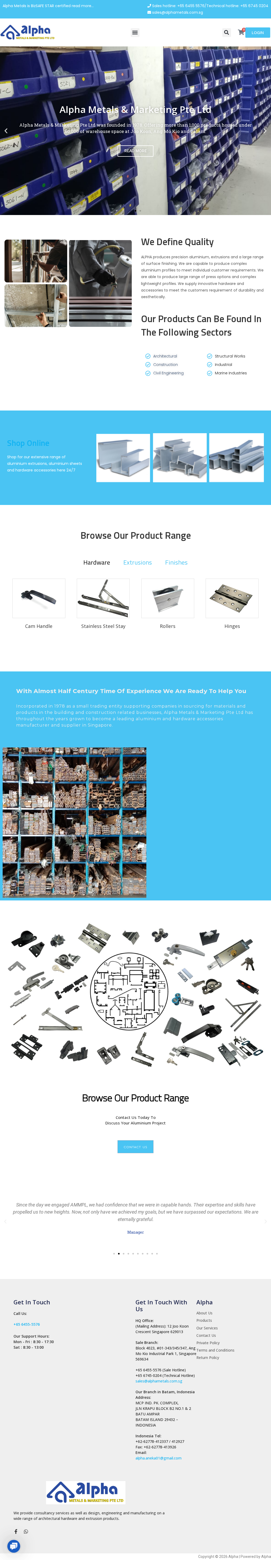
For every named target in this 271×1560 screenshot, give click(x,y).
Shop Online (28, 443)
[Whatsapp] (26, 1531)
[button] (135, 32)
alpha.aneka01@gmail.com (159, 1458)
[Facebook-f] (15, 1531)
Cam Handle (38, 626)
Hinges (232, 626)
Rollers (167, 626)
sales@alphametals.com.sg (159, 1381)
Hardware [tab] (96, 562)
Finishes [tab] (176, 562)
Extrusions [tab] (137, 562)
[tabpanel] (135, 610)
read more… (83, 5)
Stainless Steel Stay (103, 626)
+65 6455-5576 (26, 1324)
